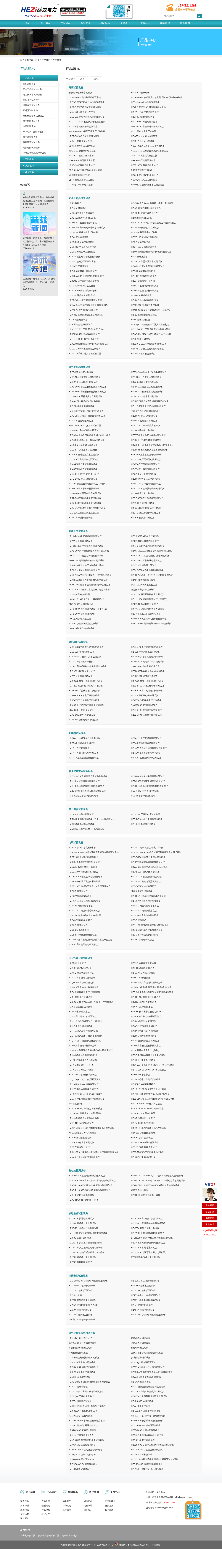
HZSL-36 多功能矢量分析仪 (82, 671)
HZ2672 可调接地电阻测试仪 (82, 1257)
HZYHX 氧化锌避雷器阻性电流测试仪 (86, 786)
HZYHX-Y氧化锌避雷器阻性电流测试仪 (149, 786)
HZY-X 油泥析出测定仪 (142, 1007)
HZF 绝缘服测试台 (77, 208)
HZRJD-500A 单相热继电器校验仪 (147, 570)
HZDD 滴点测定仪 (77, 963)
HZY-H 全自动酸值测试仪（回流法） (86, 1021)
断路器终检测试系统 (140, 1338)
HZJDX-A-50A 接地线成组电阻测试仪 (86, 276)
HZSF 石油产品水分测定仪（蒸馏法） (87, 1036)
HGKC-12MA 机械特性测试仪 (145, 541)
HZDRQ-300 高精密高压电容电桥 (147, 1464)
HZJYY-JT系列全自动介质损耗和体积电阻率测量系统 (94, 1152)
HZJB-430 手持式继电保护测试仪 (146, 690)
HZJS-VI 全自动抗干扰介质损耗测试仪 (87, 416)
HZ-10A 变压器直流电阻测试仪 (83, 382)
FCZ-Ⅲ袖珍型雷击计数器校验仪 (83, 795)
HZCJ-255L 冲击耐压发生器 (82, 112)
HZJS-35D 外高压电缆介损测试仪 (84, 881)
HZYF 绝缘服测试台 (140, 319)
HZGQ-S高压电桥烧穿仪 (80, 920)
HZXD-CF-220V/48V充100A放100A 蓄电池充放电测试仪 (157, 1175)
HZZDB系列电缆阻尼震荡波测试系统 (148, 896)
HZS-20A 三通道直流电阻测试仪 (146, 377)
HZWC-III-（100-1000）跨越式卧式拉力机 (151, 334)
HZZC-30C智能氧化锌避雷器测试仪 (148, 781)
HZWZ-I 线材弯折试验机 (80, 1401)
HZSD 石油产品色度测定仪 (143, 1036)
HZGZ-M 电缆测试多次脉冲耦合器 (85, 915)
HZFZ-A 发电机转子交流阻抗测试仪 (148, 1367)
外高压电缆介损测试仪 (141, 891)
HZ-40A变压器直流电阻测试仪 (83, 469)
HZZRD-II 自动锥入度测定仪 (82, 977)
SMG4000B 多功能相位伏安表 (145, 666)
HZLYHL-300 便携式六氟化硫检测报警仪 (150, 1094)
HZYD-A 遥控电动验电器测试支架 (84, 256)
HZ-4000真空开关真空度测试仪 (83, 623)
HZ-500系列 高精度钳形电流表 (145, 1411)
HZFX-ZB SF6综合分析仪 (81, 1065)
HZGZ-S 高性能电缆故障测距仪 (83, 857)
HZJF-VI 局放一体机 (140, 92)
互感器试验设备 (30, 110)
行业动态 (67, 1505)
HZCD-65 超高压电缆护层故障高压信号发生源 (90, 939)
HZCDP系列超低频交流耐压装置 (84, 136)
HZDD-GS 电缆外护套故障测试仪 (146, 930)
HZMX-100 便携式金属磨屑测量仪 (147, 1420)
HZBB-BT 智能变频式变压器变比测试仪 (149, 450)
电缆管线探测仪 (69, 1535)
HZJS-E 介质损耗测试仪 (142, 517)
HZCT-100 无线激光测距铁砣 (145, 237)
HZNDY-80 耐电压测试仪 (143, 1440)
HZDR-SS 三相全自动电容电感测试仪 (86, 829)
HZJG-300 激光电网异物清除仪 (146, 881)
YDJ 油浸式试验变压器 (79, 175)
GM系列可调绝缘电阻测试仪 (82, 1319)
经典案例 (88, 1501)
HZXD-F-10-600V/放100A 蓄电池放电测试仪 (90, 1190)
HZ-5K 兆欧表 (75, 1295)
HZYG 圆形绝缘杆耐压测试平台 (146, 208)
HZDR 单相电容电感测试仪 (81, 824)
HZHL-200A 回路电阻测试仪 (82, 614)
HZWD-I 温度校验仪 (78, 1386)
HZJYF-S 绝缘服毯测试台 (143, 353)
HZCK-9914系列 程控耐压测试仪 (84, 570)
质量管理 (24, 1505)
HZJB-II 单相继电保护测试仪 (144, 695)
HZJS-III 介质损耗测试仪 (142, 503)
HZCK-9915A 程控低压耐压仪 (145, 536)
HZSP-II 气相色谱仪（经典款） (145, 1031)
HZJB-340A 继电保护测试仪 (82, 715)
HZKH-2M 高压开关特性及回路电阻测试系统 (152, 575)
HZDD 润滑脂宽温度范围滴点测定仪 (148, 1386)
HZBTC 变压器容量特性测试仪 (145, 513)
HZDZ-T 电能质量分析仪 (80, 141)
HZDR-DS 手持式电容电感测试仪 (146, 819)
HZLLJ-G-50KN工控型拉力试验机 (84, 348)
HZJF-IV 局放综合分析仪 (142, 117)
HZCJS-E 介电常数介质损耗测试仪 (147, 1391)
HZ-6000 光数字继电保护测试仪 (146, 700)
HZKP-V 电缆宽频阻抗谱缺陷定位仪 (148, 862)
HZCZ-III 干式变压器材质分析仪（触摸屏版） (152, 445)
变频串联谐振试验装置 (48, 1535)
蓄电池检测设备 (30, 137)
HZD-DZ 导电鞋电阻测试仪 (144, 276)
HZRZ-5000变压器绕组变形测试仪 (85, 498)
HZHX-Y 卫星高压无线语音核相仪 (84, 901)
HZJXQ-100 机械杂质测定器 (82, 1445)
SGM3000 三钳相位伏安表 (81, 710)
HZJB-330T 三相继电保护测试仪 (146, 715)
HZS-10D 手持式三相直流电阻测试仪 (86, 411)
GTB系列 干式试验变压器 (81, 184)
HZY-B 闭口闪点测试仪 (142, 1137)
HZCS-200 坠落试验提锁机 (81, 242)
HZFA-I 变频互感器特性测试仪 (145, 743)
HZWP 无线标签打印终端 (143, 281)
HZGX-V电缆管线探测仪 (80, 896)
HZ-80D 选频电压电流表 (80, 1238)
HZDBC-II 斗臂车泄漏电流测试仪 (146, 261)
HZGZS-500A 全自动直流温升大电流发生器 (89, 589)
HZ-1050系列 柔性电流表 (81, 1415)
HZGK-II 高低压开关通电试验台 (146, 614)
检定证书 (29, 172)
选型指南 (29, 159)
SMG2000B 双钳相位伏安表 (144, 705)
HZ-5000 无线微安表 (78, 266)
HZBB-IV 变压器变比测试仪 (144, 420)
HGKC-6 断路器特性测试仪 (81, 628)
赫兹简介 (24, 1518)
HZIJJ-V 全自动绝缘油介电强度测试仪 (87, 1099)
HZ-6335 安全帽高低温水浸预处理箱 (86, 315)
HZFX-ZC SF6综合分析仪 (143, 1157)
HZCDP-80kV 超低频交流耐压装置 (85, 107)
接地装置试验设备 (31, 142)
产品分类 (57, 60)
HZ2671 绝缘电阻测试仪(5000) (146, 1300)
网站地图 (155, 1545)
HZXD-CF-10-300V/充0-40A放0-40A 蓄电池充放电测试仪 (158, 1180)
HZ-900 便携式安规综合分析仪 (83, 1425)
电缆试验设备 (29, 126)
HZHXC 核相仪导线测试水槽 (82, 261)
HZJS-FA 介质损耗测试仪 (81, 517)
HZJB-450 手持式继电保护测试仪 (84, 690)
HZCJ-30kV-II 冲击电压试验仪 (145, 102)
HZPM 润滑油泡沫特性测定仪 (83, 1045)
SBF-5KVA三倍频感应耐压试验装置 (85, 170)
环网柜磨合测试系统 (78, 1352)
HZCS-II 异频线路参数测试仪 (144, 935)
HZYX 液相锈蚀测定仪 (79, 1011)
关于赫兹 (45, 23)
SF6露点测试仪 (76, 1103)
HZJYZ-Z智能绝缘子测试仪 (144, 1147)
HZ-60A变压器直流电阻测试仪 (83, 464)
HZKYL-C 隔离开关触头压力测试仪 (147, 609)
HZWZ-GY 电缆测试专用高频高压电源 (149, 867)
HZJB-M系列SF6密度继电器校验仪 (147, 1152)
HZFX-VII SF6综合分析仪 (143, 973)
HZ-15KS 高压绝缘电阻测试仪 (145, 1281)
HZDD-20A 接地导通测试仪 (144, 1247)
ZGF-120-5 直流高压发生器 (82, 160)
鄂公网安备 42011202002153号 (133, 1545)
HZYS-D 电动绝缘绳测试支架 (145, 285)
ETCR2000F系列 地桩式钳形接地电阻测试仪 (152, 1238)
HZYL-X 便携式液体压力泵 (81, 1435)
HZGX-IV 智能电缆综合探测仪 (83, 867)
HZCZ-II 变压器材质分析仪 (143, 474)
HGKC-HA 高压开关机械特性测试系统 (86, 560)
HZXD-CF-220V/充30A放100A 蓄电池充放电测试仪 (155, 1185)
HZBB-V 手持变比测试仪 (142, 430)
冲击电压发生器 (27, 1535)
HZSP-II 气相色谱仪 (140, 1074)
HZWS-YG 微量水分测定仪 (81, 1142)
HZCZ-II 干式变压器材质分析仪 (83, 450)
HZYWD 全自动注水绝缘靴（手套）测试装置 (152, 203)
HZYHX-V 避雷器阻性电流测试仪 (84, 781)
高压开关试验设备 (31, 100)
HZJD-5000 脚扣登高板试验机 (83, 290)
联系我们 (185, 23)
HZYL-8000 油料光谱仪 (142, 1401)
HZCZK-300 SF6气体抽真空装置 (146, 1103)
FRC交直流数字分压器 (141, 170)
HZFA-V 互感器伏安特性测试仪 (145, 753)
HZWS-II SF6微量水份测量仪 (145, 1142)
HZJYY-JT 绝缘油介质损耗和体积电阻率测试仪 (91, 1050)
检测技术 (109, 1510)
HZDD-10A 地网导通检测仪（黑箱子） (149, 1252)
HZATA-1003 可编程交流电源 (82, 1430)
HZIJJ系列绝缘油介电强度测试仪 (84, 1157)
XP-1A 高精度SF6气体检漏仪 (82, 1133)
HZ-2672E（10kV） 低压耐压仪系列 (148, 1469)
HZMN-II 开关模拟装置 (79, 594)
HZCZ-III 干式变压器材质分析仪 (84, 474)
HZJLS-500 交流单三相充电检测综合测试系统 (152, 1445)
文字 (82, 78)
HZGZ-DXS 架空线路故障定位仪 (146, 876)
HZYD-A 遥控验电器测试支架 (82, 218)
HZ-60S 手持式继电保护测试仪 (145, 652)
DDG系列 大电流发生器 (80, 618)
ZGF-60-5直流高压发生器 (143, 160)
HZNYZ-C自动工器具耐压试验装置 (147, 348)
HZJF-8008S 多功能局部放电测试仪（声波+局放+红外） (157, 97)
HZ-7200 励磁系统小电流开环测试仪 (86, 686)
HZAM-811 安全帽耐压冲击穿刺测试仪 (87, 227)
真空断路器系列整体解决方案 (82, 1343)
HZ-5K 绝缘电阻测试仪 (142, 1305)
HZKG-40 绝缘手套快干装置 (144, 213)
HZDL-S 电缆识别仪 (78, 925)
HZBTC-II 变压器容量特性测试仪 (84, 488)
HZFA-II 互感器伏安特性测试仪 (83, 753)
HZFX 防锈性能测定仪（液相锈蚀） (85, 992)
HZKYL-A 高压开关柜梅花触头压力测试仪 (88, 580)
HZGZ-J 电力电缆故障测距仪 (144, 915)
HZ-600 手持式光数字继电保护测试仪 (86, 705)
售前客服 (210, 1205)
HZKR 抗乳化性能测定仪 (80, 997)
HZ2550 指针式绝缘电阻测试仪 (146, 1295)
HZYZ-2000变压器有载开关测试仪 (85, 493)
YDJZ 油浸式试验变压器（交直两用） (149, 146)
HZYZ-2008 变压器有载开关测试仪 (147, 488)
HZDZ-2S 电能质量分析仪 (81, 661)
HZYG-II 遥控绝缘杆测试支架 (145, 290)
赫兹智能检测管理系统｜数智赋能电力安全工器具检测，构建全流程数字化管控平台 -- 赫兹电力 (38, 200)
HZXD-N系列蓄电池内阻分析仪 (83, 1200)
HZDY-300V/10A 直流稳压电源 (83, 1464)
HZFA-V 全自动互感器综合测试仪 (84, 738)
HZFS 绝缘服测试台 (78, 319)
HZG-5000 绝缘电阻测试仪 (81, 406)
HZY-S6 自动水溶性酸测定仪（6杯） (148, 1011)
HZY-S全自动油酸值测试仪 (143, 1133)
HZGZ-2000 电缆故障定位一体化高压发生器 (89, 886)
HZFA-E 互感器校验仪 (79, 748)
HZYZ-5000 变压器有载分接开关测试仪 (87, 387)
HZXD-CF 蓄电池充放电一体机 (145, 1195)
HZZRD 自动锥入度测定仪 (143, 1002)
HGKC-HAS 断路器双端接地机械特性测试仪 (89, 584)
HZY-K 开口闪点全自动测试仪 (83, 1016)
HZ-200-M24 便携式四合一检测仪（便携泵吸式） (92, 1002)
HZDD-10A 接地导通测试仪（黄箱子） (87, 1252)
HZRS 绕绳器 (75, 203)
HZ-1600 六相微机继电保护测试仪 (147, 656)
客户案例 (105, 23)
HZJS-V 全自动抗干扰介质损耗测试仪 (149, 372)
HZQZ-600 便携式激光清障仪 (145, 872)
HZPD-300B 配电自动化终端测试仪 (147, 671)
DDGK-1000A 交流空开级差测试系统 (86, 555)
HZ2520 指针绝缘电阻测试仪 (82, 1300)
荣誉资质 (24, 1501)
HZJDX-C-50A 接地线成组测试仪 (84, 334)
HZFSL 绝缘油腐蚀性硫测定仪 (83, 1060)
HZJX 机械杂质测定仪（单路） (145, 1050)
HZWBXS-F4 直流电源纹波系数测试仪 (87, 1175)
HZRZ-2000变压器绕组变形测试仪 (85, 503)
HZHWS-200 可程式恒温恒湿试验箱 (86, 1449)
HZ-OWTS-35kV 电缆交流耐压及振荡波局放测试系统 (94, 852)
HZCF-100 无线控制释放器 (144, 247)
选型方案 (210, 1218)
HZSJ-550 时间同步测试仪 (81, 652)
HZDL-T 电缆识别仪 (78, 891)
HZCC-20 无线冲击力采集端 (82, 252)
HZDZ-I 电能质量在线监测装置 (83, 126)
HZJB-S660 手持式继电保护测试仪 (147, 686)
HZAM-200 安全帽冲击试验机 (83, 222)
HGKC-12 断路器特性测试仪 (144, 604)
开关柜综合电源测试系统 (80, 1348)
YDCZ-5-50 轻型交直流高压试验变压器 (149, 151)
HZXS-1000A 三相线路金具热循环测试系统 (151, 551)
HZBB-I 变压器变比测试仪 (81, 372)
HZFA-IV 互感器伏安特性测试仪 (84, 757)
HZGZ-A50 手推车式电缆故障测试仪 (148, 857)
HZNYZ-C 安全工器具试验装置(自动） (87, 329)
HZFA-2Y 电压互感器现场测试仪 (146, 738)
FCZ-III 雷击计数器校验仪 (143, 795)
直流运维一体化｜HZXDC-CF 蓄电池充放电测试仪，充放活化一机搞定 (39, 282)
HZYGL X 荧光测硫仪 (141, 977)
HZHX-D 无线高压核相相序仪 (145, 905)
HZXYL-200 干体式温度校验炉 (145, 425)
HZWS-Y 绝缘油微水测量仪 (144, 1026)
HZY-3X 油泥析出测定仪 (80, 968)
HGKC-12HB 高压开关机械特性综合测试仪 (151, 623)
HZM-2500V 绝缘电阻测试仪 (144, 396)
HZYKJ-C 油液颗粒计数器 (143, 1084)
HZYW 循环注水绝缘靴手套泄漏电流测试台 (151, 252)
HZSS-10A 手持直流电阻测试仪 (146, 483)
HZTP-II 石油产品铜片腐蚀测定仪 (146, 982)
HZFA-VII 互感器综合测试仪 (82, 743)
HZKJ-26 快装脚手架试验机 (144, 232)
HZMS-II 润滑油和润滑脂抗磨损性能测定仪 (151, 987)
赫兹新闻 (67, 1501)
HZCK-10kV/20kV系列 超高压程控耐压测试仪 (90, 575)
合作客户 (88, 1510)
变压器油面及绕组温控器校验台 (146, 411)
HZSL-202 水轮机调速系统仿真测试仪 (87, 117)
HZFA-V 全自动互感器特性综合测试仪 (149, 748)
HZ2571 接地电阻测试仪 (80, 1262)
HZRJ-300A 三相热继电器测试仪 (146, 560)
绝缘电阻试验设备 (31, 147)
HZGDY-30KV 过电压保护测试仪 (84, 695)
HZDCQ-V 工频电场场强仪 (81, 1396)
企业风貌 (24, 1514)
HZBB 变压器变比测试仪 (142, 493)
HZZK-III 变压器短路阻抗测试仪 (146, 440)
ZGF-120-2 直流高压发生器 (144, 155)
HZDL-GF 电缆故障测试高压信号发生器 (150, 925)
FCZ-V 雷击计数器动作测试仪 (145, 791)
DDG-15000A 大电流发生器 (144, 584)
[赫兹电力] (48, 9)
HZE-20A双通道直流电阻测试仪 (84, 459)
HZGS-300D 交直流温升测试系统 (146, 1449)
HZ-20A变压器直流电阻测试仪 (145, 469)
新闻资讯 (85, 23)
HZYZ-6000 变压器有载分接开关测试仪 (87, 391)
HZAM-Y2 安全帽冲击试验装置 (83, 310)
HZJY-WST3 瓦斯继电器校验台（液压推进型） (153, 1065)
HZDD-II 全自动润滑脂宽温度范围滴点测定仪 (152, 992)
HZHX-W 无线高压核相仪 (81, 905)
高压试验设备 (29, 84)
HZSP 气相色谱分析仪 (79, 1147)
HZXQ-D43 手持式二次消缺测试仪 (85, 656)
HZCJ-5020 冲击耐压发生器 (144, 121)
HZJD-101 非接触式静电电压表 (83, 1228)
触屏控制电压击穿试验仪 (80, 92)
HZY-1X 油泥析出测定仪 (142, 968)
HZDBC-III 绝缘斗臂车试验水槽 (83, 232)
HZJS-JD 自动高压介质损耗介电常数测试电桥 (152, 1099)
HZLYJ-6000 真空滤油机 (142, 1123)
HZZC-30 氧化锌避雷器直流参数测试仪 (87, 791)
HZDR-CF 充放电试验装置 (81, 814)
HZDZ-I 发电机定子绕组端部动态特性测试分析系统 (155, 1459)
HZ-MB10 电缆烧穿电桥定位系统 (84, 862)
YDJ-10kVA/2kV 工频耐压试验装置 (85, 425)
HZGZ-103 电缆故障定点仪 (144, 910)
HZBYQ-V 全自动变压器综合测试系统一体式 (89, 435)
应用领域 (24, 1510)
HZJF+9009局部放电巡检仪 (82, 165)
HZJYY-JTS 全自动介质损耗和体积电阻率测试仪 (91, 1128)
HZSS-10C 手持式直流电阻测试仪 (85, 430)
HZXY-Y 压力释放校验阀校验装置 (84, 401)
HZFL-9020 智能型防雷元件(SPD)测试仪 (88, 1233)
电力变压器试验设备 (32, 94)
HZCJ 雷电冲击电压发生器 (143, 131)
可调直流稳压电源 (139, 1190)
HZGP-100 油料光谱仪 (142, 1454)
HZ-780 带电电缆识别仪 (142, 939)
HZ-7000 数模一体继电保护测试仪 (147, 681)
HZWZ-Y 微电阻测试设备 (80, 541)
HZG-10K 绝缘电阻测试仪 (143, 1290)
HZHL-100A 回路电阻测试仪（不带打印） (88, 609)
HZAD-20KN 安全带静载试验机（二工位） (151, 310)
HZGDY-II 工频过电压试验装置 (145, 814)
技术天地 (67, 1510)
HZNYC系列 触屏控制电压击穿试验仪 (86, 1440)
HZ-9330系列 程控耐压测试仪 (83, 1411)
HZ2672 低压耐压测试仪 (142, 141)
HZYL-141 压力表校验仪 (80, 1338)
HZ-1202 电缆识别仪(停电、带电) (147, 847)
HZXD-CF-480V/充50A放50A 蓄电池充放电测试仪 (92, 1180)
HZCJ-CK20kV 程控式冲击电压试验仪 (86, 102)
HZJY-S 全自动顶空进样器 (143, 963)
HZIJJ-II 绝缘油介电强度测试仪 (145, 1079)
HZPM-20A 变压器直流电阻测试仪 (147, 387)
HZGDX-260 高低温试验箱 (81, 1459)
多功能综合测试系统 (140, 1357)
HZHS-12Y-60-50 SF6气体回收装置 (85, 1094)
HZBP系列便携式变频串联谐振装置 (147, 184)
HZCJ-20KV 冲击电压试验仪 (144, 175)
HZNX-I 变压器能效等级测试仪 (83, 445)
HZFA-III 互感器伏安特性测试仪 (146, 757)
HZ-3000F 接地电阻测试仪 (81, 1218)
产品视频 (29, 166)
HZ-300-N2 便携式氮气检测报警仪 (85, 1113)
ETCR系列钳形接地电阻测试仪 (145, 1257)
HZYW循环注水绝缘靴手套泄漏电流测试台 (89, 344)
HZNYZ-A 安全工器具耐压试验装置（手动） (151, 329)
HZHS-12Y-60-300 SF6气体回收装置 (148, 1089)
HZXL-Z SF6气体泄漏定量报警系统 (85, 1108)
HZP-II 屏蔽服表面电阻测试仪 (83, 271)
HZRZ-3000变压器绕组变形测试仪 (147, 498)
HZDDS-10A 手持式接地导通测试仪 (85, 396)
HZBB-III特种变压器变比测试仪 (145, 479)
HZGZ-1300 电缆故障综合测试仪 (84, 910)
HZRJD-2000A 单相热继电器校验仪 (147, 546)
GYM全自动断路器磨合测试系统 (84, 1357)
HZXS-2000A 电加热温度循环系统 (85, 97)
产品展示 (65, 23)
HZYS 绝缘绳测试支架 (141, 218)
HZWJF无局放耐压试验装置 (144, 136)
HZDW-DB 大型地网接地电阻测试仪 (86, 1247)
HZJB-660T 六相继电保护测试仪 (84, 700)
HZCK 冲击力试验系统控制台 (82, 247)
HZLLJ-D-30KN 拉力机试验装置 (84, 339)
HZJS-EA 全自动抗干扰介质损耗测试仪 (87, 508)
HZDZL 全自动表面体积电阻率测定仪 (86, 1391)
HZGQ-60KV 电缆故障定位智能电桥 (86, 876)
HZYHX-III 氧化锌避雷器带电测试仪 (148, 776)
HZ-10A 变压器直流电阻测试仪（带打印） (88, 483)
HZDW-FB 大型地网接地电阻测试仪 (85, 1243)
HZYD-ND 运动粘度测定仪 (143, 1021)
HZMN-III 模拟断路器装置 (143, 580)
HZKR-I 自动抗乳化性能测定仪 (145, 997)
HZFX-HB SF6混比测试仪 (143, 1060)
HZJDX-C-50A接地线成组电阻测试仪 (148, 344)
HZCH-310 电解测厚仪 (79, 1377)
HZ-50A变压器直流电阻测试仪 (145, 464)
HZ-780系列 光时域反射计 (81, 1469)
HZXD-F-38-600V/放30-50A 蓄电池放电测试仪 (91, 1185)
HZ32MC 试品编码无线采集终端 (84, 281)
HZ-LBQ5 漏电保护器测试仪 (144, 1362)
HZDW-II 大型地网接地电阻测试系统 (148, 1223)
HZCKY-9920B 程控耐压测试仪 (145, 1425)
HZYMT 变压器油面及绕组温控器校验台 (150, 401)
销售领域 (88, 1505)
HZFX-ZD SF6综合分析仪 (81, 1070)
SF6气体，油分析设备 (33, 131)
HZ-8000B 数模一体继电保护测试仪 (85, 681)
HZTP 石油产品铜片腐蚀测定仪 (83, 1031)
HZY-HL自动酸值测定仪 (80, 1137)
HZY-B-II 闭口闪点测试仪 (80, 1026)
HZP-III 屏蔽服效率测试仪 (143, 271)
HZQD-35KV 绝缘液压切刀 (143, 886)
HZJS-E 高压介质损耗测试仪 (144, 382)
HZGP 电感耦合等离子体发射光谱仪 (148, 1055)
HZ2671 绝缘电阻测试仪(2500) (83, 1305)
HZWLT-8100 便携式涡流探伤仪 (146, 1377)
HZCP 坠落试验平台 (140, 242)
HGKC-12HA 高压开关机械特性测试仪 (87, 599)
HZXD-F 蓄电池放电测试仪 (81, 1195)
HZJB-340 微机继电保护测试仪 (83, 719)
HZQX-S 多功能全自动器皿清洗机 (85, 1040)
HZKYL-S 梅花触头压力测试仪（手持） (87, 565)
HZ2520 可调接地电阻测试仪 (82, 1223)
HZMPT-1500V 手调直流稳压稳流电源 (87, 1420)
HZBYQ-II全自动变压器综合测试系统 (148, 435)
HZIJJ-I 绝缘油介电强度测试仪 (83, 1055)
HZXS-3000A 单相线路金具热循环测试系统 (89, 551)
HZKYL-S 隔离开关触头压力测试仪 (147, 594)
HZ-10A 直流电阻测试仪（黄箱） (146, 508)
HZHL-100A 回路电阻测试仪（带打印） (149, 599)
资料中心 (145, 23)
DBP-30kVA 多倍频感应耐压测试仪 (147, 126)
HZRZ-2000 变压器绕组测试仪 (83, 479)
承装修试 (125, 23)
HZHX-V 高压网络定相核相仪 (82, 847)
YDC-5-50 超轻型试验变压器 (82, 151)
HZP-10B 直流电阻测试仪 (81, 420)
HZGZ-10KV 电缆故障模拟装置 (83, 872)
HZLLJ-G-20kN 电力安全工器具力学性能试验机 (153, 222)
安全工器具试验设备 (32, 89)
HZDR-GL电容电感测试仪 (143, 824)
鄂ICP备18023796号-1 (102, 1545)
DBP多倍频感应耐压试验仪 (81, 180)
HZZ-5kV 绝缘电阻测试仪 (143, 1285)
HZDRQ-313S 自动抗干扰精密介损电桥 (87, 1406)
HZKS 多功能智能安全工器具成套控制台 (150, 324)
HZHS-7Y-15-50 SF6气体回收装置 (147, 1108)
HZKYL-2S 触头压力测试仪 (144, 565)
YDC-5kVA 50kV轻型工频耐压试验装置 (87, 131)
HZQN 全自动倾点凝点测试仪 (145, 227)
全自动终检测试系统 (140, 1343)
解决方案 (109, 1505)
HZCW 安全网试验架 (78, 237)
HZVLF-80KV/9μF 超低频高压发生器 (148, 107)
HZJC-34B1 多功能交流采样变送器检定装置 (151, 1372)
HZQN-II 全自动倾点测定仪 (81, 982)
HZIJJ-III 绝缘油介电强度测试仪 (84, 1084)
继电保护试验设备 (31, 105)
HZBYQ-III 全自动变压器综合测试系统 (87, 440)
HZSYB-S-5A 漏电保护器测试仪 (83, 1367)
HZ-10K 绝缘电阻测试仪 (80, 1310)
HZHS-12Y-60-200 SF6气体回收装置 (148, 1070)
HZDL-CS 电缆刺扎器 (79, 930)
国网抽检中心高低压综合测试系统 (147, 1352)
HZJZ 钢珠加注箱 (139, 256)
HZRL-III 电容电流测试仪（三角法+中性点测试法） (93, 819)
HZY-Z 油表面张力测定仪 (80, 1007)
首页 (28, 23)
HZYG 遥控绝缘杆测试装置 (81, 213)
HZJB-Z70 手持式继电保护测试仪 (147, 647)
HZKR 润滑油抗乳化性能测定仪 (146, 1045)
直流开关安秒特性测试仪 (142, 589)
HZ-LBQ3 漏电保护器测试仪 (82, 1362)
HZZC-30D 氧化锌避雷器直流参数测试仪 (88, 776)
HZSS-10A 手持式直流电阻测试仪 (84, 377)
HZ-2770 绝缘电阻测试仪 (81, 1290)
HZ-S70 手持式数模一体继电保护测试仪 (87, 666)
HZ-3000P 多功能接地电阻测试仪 (147, 1218)
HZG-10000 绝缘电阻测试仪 (82, 1285)
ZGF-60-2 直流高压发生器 (81, 155)
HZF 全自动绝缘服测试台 (81, 324)
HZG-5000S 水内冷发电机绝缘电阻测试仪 (88, 1281)
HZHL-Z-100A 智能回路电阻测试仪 (85, 536)
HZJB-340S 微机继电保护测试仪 (146, 710)
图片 (96, 78)
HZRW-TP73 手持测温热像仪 (145, 112)
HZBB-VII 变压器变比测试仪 (144, 416)
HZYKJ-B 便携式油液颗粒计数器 (146, 1016)
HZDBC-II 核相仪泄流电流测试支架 (85, 300)
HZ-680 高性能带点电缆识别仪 (83, 944)
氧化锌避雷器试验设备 (33, 116)
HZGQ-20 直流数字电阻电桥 (82, 1454)
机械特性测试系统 (139, 1348)
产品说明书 (110, 1501)
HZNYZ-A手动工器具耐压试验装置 (85, 353)
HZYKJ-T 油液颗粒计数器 (143, 1113)
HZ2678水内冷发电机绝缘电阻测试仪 (148, 1314)
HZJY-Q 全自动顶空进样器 (81, 973)
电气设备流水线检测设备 (34, 153)
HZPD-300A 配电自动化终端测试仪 (147, 661)
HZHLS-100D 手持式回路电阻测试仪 (148, 406)
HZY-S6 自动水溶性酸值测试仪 (83, 1089)
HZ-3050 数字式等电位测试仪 (145, 1228)
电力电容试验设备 (31, 121)
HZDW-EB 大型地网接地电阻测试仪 (148, 1243)
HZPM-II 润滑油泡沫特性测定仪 (83, 987)
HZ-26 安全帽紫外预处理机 (144, 315)
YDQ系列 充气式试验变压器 (144, 180)
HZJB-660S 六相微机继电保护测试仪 (86, 647)
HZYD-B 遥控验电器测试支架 (145, 300)
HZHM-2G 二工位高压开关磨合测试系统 (150, 555)
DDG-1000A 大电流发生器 (81, 604)
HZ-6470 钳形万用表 (141, 1382)
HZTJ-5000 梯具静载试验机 (82, 285)
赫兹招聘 (165, 23)
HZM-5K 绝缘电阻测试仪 (142, 1310)
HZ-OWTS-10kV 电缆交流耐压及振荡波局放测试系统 (156, 852)
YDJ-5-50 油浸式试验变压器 (82, 146)
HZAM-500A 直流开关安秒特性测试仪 (149, 618)
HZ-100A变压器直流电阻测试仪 (146, 459)
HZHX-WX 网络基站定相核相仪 (146, 901)
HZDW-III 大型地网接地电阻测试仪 (147, 1233)
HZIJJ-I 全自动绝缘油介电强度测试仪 (148, 1128)
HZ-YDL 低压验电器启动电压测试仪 (148, 266)
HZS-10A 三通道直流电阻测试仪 (146, 454)
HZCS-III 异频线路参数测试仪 (83, 935)
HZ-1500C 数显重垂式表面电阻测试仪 (149, 1396)
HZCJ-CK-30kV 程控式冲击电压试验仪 (87, 121)
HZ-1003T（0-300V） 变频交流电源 (148, 1415)
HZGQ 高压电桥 (138, 920)
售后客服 (210, 1211)
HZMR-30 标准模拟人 (141, 295)
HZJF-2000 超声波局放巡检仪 (145, 1430)
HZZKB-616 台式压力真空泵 (144, 676)
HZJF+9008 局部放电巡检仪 (144, 165)
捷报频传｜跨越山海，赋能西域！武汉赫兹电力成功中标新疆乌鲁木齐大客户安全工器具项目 (38, 241)
